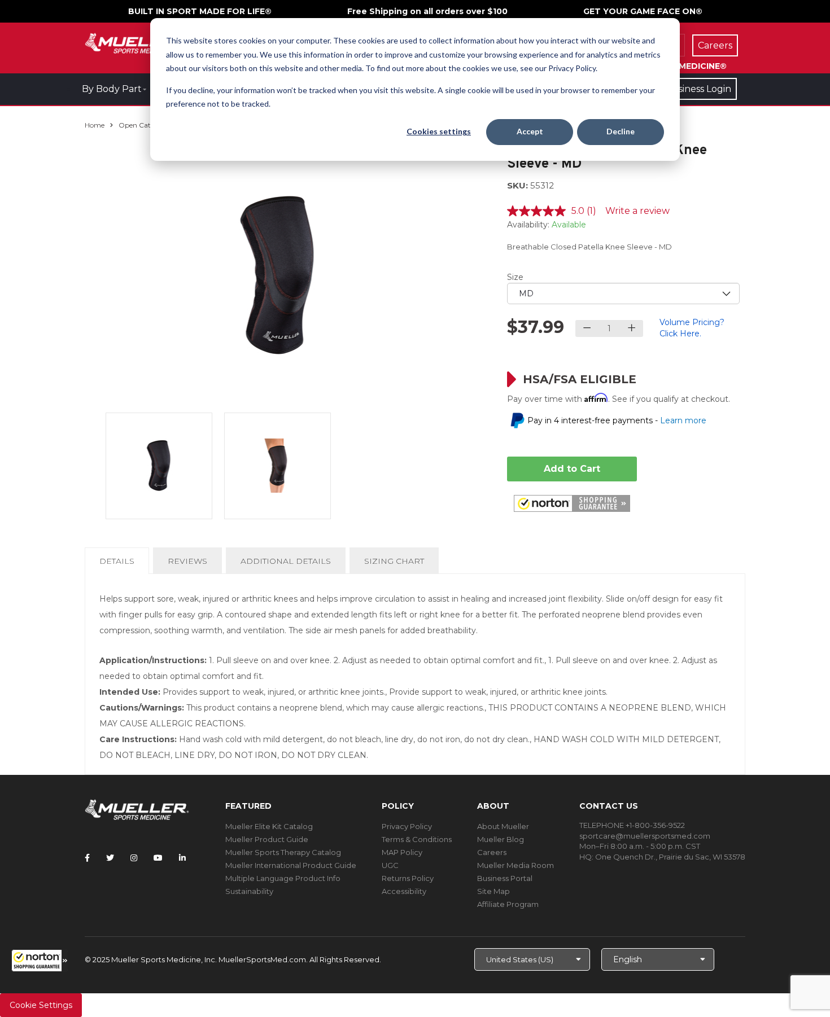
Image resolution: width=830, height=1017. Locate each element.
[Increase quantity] (631, 328)
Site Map (493, 891)
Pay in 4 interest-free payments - (616, 420)
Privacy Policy (407, 826)
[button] (39, 960)
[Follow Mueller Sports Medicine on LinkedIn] (182, 858)
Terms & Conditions (417, 839)
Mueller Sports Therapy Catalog (283, 852)
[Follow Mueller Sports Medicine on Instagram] (133, 858)
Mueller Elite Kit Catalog (269, 826)
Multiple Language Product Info (282, 878)
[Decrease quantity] (587, 328)
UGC (390, 865)
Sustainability (249, 891)
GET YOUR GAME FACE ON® (642, 11)
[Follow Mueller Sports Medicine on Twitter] (110, 858)
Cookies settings (439, 131)
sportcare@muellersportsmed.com (644, 835)
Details (119, 564)
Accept (530, 131)
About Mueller (503, 826)
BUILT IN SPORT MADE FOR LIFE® (200, 11)
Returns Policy (408, 878)
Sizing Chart (394, 561)
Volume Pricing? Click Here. (691, 328)
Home (94, 125)
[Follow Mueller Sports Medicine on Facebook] (87, 858)
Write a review (637, 210)
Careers (491, 852)
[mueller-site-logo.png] (137, 42)
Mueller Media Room (515, 865)
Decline (620, 131)
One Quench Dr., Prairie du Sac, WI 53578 (670, 856)
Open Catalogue (146, 125)
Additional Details (286, 561)
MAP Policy (402, 852)
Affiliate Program (508, 904)
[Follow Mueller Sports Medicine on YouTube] (158, 858)
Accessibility (404, 891)
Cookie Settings (41, 1005)
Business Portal (504, 878)
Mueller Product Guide (266, 839)
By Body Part (112, 89)
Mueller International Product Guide (290, 865)
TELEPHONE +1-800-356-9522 (632, 825)
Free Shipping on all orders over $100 (427, 11)
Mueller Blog (500, 839)
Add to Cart (572, 468)
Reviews (187, 561)
